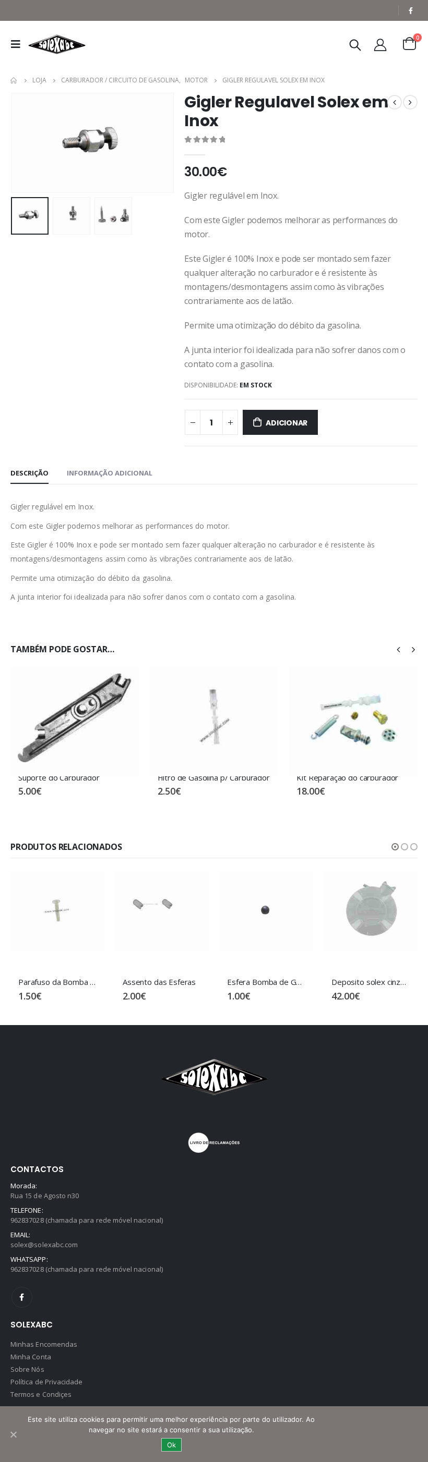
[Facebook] (411, 10)
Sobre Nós (27, 1369)
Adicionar (286, 423)
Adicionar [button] (122, 683)
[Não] (13, 1434)
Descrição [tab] (29, 473)
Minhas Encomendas (43, 1344)
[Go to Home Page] (14, 80)
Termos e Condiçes (41, 1394)
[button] (395, 846)
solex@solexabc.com (44, 1244)
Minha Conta (30, 1356)
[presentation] (23, 143)
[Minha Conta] (380, 45)
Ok (171, 1445)
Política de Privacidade (46, 1381)
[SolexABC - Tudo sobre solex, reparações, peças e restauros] (57, 44)
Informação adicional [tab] (109, 473)
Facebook (21, 1297)
